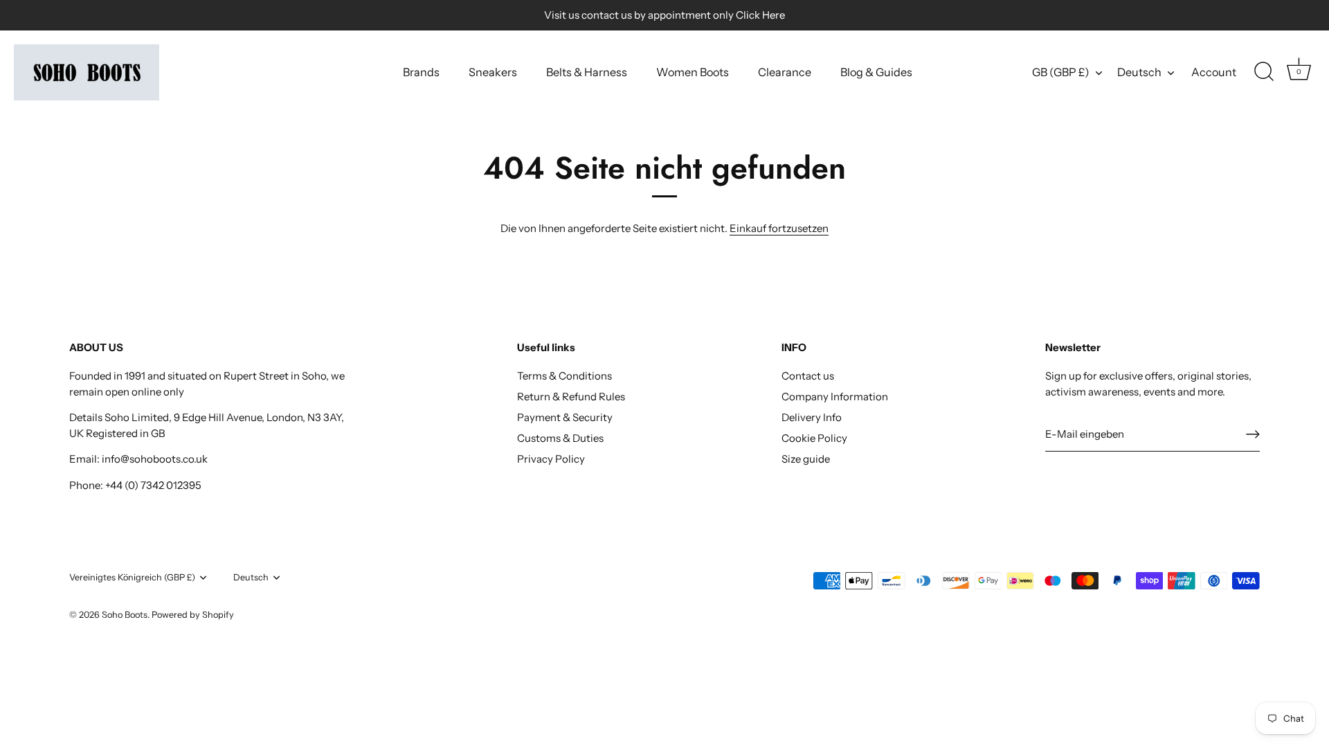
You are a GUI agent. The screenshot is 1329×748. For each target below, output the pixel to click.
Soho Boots (124, 614)
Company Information (834, 396)
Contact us (807, 375)
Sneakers (493, 72)
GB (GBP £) (1061, 72)
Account (1213, 72)
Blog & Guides (876, 72)
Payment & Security (565, 417)
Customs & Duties (560, 438)
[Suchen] (1264, 72)
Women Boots (692, 72)
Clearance (784, 72)
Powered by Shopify (193, 614)
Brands (421, 72)
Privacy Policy (551, 458)
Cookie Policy (814, 438)
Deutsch (1139, 72)
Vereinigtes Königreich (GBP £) (132, 577)
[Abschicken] (1253, 434)
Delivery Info (811, 417)
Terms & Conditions (564, 375)
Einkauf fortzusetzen (779, 228)
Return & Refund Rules (571, 396)
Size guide (805, 458)
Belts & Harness (586, 72)
